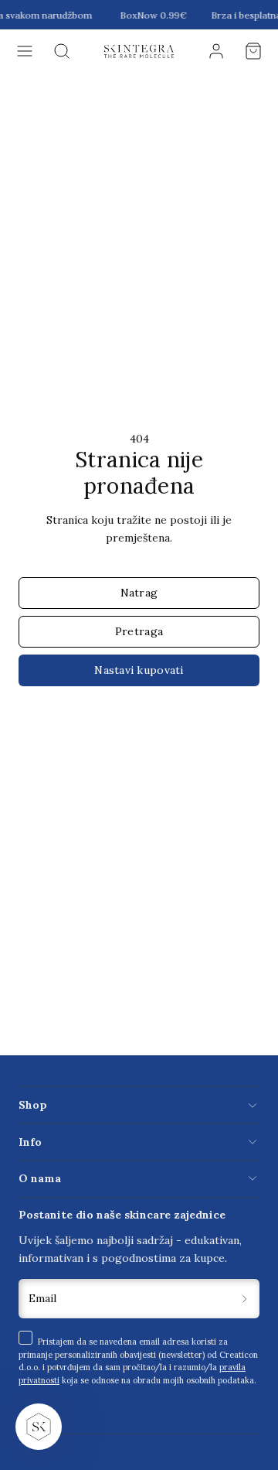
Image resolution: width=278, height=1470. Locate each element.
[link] (216, 51)
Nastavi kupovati (138, 670)
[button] (24, 51)
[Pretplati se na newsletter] (245, 1298)
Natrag (139, 593)
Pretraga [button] (139, 631)
